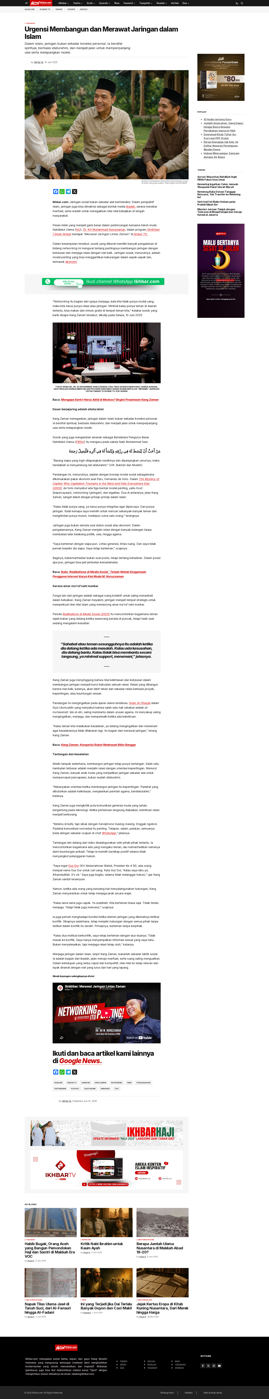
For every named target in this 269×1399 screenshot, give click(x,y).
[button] (26, 3)
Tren (84, 1300)
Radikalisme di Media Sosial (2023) (86, 614)
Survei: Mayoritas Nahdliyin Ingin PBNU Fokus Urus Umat (217, 178)
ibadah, (131, 206)
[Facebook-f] (203, 1365)
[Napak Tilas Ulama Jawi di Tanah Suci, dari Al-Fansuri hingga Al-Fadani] (51, 1282)
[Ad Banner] (106, 284)
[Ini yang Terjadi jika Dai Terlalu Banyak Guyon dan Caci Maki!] (107, 1282)
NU (78, 229)
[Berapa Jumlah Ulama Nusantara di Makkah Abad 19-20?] (162, 1222)
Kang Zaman (100, 1083)
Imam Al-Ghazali (139, 703)
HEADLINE (30, 9)
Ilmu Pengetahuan (146, 1240)
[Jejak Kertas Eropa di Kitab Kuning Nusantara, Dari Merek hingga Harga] (162, 1282)
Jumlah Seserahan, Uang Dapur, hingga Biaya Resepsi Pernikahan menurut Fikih (224, 127)
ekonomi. (71, 261)
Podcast (75, 1088)
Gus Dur (73, 865)
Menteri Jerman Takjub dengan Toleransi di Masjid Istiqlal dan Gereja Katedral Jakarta (219, 212)
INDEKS (83, 9)
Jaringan (85, 1083)
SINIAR (58, 9)
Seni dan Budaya (145, 1300)
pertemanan (60, 1088)
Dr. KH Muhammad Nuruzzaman (104, 229)
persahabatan (143, 1083)
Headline (58, 1083)
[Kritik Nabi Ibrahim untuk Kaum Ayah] (107, 1222)
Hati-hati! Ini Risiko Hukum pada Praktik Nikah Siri (216, 203)
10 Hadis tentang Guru (217, 119)
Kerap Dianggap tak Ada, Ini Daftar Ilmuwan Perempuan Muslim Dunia (221, 145)
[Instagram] (214, 1365)
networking (116, 1083)
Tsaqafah (30, 23)
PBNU (80, 441)
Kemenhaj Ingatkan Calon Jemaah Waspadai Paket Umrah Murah (217, 185)
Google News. (80, 1061)
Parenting (86, 1240)
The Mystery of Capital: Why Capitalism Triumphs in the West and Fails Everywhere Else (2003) (106, 483)
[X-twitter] (208, 1365)
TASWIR (71, 9)
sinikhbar (105, 1088)
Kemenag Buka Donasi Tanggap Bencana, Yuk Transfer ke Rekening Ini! (218, 194)
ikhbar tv (71, 1083)
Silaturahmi (90, 1088)
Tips (117, 1088)
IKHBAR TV (45, 9)
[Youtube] (219, 1365)
